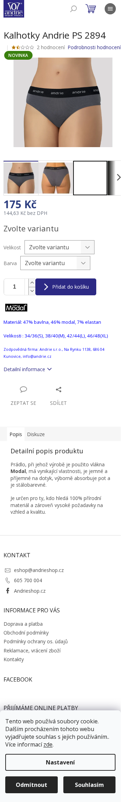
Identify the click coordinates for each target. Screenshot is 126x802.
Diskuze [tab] (36, 434)
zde (47, 744)
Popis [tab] (15, 434)
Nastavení (60, 762)
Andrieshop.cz (30, 590)
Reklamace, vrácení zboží (32, 650)
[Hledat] (73, 9)
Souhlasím (89, 785)
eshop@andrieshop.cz (39, 570)
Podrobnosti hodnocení (94, 47)
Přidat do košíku (70, 286)
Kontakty (14, 659)
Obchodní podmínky (26, 632)
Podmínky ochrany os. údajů (36, 641)
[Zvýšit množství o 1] (31, 283)
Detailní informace (24, 369)
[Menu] (110, 9)
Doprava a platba (23, 623)
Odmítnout (31, 785)
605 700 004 (28, 580)
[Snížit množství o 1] (31, 291)
